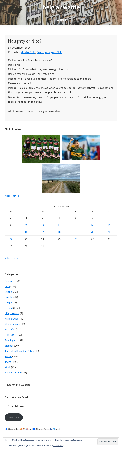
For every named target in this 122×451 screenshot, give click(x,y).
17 (42, 231)
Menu (63, 19)
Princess (9, 334)
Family (8, 297)
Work (7, 367)
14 (109, 224)
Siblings (9, 345)
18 (59, 231)
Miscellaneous (12, 324)
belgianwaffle (61, 7)
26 (76, 239)
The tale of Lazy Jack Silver (19, 351)
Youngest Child (53, 52)
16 (26, 231)
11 (59, 224)
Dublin (8, 291)
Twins (40, 52)
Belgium (9, 281)
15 (11, 231)
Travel (8, 356)
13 (92, 224)
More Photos (12, 195)
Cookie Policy (58, 445)
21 (109, 231)
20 (92, 231)
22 (11, 239)
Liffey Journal (12, 313)
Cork (7, 286)
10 (42, 224)
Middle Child (28, 52)
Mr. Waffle (10, 329)
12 (76, 224)
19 (76, 231)
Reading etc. (11, 340)
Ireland (9, 307)
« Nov (8, 258)
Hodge (8, 302)
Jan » (15, 258)
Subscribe (13, 417)
